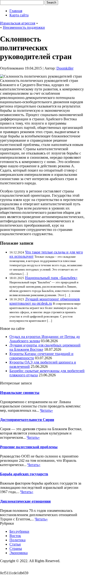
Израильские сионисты (19, 393)
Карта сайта (19, 15)
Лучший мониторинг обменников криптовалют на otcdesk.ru (44, 301)
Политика (17, 540)
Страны (15, 548)
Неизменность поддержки (24, 27)
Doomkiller (64, 68)
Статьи (15, 544)
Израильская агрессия (17, 23)
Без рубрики (19, 531)
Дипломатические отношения (25, 501)
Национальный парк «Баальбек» (51, 278)
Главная (15, 11)
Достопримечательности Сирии (27, 420)
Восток (15, 536)
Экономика (18, 553)
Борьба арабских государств (24, 474)
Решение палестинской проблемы (29, 447)
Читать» (46, 410)
